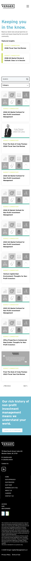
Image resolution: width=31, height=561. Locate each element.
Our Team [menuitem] (8, 485)
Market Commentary (12, 45)
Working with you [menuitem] (11, 488)
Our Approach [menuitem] (10, 479)
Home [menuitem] (7, 477)
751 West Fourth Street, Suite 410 (12, 451)
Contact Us (5, 463)
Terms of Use (16, 555)
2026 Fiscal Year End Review (15, 48)
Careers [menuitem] (8, 493)
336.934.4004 (8, 459)
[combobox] (15, 79)
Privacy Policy (6, 555)
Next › (26, 386)
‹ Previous (7, 386)
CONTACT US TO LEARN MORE (12, 430)
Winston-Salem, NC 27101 (9, 453)
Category (6, 85)
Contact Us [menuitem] (9, 496)
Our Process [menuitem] (9, 482)
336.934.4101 (7, 457)
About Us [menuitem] (8, 490)
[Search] (27, 79)
